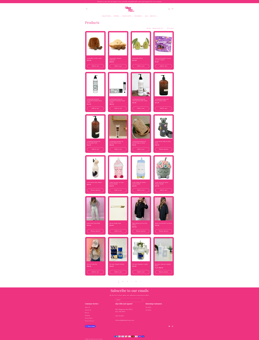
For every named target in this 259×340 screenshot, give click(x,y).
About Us (87, 307)
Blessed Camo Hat (92, 264)
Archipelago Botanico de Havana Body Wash (93, 142)
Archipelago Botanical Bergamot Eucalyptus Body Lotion (94, 100)
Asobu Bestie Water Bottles (94, 182)
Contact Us (88, 310)
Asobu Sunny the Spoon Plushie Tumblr (161, 183)
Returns (87, 312)
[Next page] (140, 281)
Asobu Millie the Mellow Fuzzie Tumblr (139, 183)
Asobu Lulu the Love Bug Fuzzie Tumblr (117, 183)
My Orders (148, 310)
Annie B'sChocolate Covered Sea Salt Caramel (163, 59)
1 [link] (118, 281)
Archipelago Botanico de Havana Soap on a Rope (139, 142)
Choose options (163, 149)
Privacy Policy (89, 318)
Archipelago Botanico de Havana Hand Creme (116, 142)
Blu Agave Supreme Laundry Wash (163, 264)
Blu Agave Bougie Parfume (117, 264)
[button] (87, 9)
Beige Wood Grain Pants (93, 223)
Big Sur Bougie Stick (115, 223)
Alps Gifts (91, 339)
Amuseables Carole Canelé (94, 58)
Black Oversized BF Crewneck (163, 223)
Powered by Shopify (98, 339)
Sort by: (149, 28)
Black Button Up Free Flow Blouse (139, 224)
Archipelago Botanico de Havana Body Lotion (162, 99)
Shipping (87, 315)
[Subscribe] (142, 300)
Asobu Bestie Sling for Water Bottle (163, 142)
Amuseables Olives (137, 58)
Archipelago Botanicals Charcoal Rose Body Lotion (139, 99)
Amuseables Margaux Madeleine (116, 59)
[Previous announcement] (85, 1)
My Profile (148, 307)
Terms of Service (89, 320)
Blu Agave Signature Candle (140, 264)
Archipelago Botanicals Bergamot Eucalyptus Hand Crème (117, 100)
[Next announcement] (173, 1)
